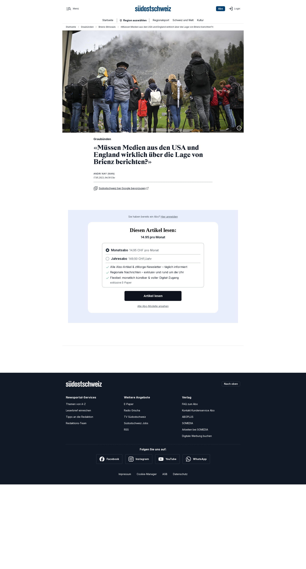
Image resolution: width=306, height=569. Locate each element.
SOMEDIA (187, 423)
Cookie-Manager (147, 474)
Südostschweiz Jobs (136, 423)
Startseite (107, 20)
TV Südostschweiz (135, 416)
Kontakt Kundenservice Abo (198, 410)
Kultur (200, 20)
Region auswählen (135, 20)
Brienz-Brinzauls (107, 27)
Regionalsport (161, 20)
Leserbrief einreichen (78, 410)
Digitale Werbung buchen (197, 435)
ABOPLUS (187, 416)
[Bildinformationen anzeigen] (239, 128)
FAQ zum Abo (190, 404)
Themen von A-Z (76, 404)
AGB (164, 474)
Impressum (125, 474)
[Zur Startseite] (153, 8)
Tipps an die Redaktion (79, 416)
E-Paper (129, 404)
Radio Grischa (132, 410)
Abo (220, 8)
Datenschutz (180, 474)
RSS (126, 429)
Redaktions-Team (76, 423)
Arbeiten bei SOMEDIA (195, 429)
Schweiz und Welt (183, 20)
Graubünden (87, 27)
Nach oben (231, 383)
